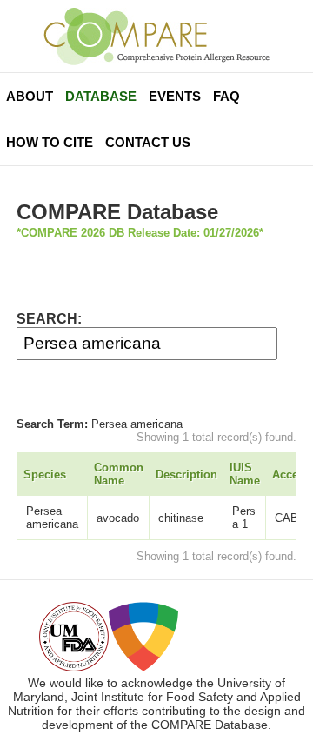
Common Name (118, 474)
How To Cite (49, 142)
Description (186, 474)
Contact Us (147, 142)
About (29, 96)
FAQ (226, 96)
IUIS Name (245, 474)
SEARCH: (49, 318)
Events (175, 96)
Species (44, 474)
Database (101, 96)
